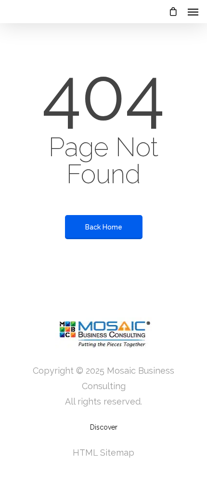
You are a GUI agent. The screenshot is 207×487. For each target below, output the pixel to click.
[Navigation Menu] (193, 11)
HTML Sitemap (103, 452)
